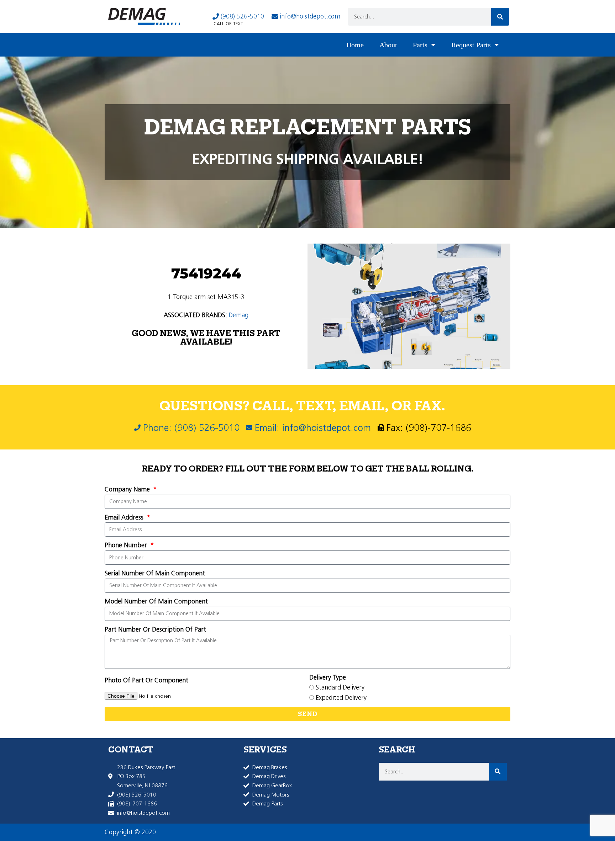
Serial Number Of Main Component (155, 573)
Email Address (125, 517)
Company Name (128, 489)
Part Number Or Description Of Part (155, 629)
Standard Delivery (340, 687)
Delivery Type (327, 677)
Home (355, 45)
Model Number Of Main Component (156, 601)
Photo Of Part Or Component (146, 680)
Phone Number (127, 545)
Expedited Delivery (341, 698)
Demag (238, 315)
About (388, 45)
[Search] (500, 17)
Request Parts (471, 45)
